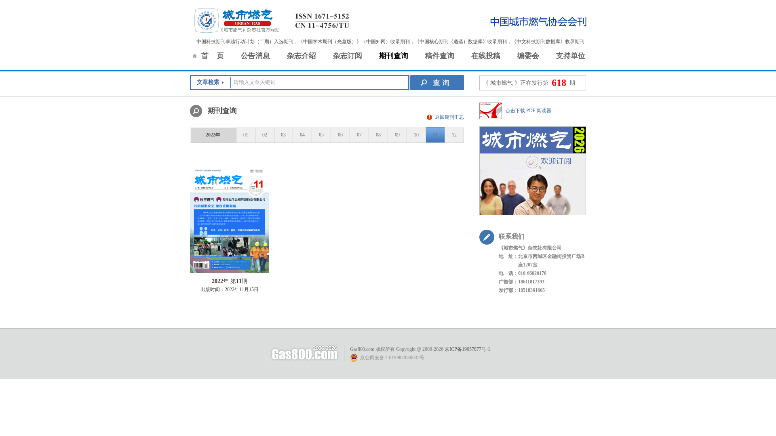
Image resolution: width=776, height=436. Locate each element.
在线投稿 (485, 56)
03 (283, 135)
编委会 (528, 56)
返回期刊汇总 (449, 117)
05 (321, 135)
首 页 (212, 56)
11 (435, 135)
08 (378, 135)
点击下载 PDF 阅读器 (528, 110)
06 (340, 135)
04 (302, 135)
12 (454, 135)
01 (245, 135)
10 (416, 135)
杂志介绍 (301, 56)
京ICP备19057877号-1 (467, 349)
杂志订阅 (347, 56)
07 (359, 135)
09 (397, 135)
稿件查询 (439, 56)
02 (264, 135)
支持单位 (570, 56)
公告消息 (255, 56)
